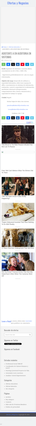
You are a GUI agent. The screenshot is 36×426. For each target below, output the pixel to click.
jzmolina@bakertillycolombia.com (18, 105)
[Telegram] (27, 64)
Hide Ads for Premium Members (16, 404)
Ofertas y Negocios (18, 3)
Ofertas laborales (11, 386)
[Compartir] (8, 64)
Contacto (8, 402)
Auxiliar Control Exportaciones (16, 375)
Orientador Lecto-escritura (14, 373)
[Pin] (22, 64)
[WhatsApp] (3, 64)
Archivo (8, 397)
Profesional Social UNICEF (14, 364)
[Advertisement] (18, 25)
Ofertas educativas (12, 384)
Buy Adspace (10, 399)
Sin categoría (10, 389)
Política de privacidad (13, 407)
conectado (28, 321)
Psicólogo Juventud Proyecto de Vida (17, 370)
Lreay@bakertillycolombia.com (18, 109)
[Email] (32, 64)
